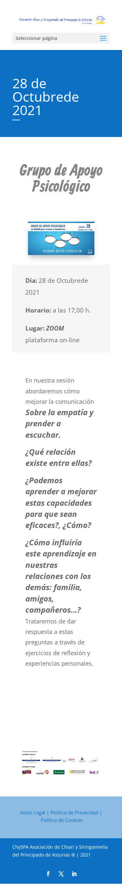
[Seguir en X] (61, 874)
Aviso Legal (32, 812)
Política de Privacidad (74, 812)
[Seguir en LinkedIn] (74, 874)
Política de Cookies (62, 820)
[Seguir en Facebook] (48, 874)
